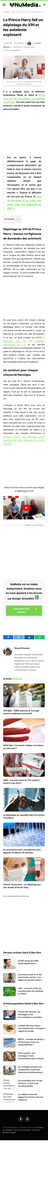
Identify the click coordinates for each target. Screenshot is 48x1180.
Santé (13, 12)
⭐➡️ (25, 610)
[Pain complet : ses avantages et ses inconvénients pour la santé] (9, 1056)
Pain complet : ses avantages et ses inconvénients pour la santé (31, 1056)
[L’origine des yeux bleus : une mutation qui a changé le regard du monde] (9, 1029)
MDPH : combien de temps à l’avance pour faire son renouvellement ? (31, 1042)
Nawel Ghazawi (22, 648)
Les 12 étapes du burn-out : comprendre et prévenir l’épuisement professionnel (30, 1069)
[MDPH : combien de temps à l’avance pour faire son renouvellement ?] (9, 1042)
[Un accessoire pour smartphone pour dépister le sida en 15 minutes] (24, 834)
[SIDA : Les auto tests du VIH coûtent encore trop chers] (24, 765)
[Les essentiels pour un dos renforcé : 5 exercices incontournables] (9, 1084)
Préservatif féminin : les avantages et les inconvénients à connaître (30, 1014)
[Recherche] (44, 5)
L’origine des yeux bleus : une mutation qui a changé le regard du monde (31, 1028)
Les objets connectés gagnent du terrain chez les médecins (30, 1097)
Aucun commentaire (13, 50)
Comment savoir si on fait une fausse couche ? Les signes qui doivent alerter (30, 977)
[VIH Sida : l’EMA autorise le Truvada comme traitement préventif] (24, 695)
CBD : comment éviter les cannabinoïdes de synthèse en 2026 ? (30, 991)
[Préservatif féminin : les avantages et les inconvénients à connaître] (9, 1015)
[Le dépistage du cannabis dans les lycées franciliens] (24, 799)
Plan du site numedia (22, 1130)
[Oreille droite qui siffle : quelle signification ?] (9, 964)
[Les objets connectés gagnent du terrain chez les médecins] (9, 1097)
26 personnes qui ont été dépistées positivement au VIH (24, 341)
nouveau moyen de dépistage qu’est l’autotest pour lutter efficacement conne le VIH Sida (24, 440)
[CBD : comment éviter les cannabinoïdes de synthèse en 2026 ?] (9, 991)
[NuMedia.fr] (25, 5)
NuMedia (6, 12)
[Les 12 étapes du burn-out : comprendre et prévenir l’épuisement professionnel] (9, 1070)
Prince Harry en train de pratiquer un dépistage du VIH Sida (24, 98)
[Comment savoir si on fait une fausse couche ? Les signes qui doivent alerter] (9, 978)
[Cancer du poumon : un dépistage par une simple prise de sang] (24, 869)
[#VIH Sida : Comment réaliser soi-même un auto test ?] (24, 730)
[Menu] (4, 5)
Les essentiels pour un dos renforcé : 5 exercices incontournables (30, 1083)
